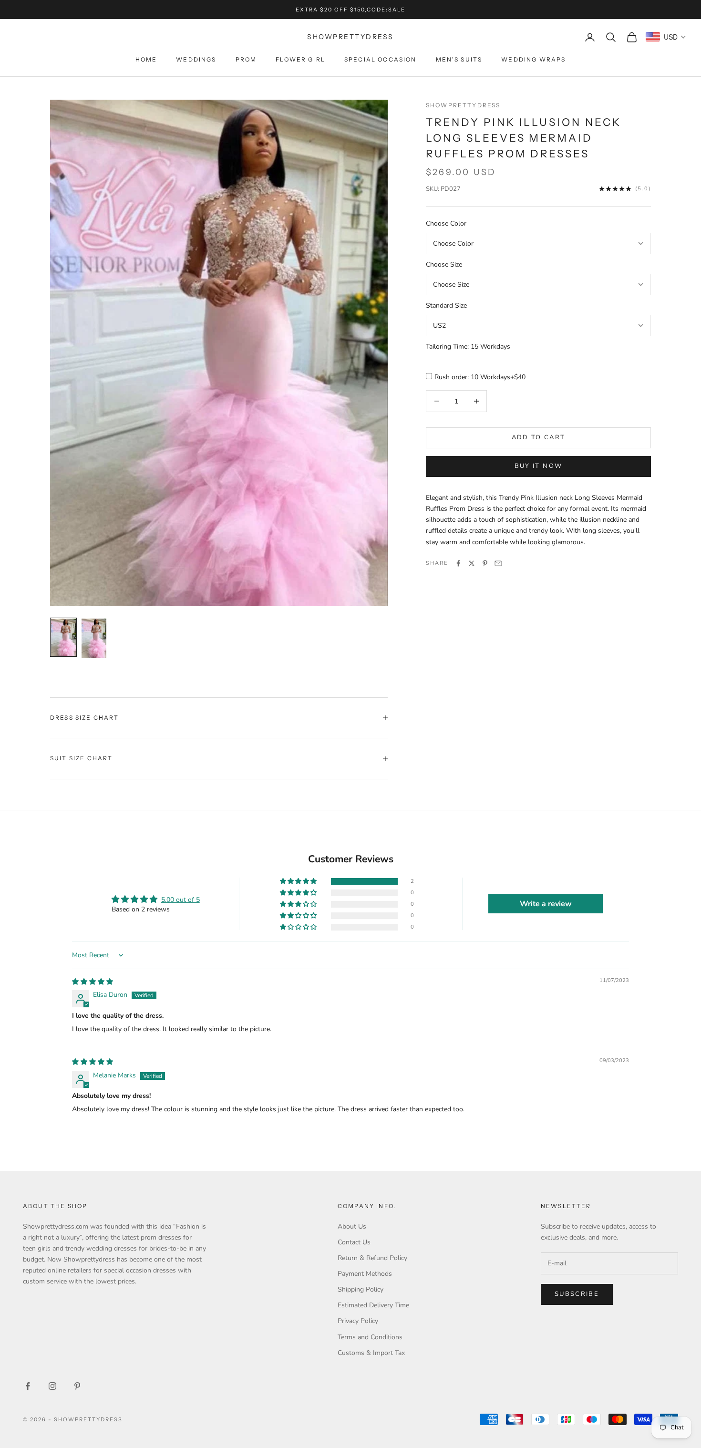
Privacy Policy (358, 1320)
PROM (246, 59)
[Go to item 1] (63, 637)
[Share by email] (498, 563)
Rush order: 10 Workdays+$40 (480, 377)
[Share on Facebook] (458, 563)
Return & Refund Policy (372, 1257)
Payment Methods (365, 1273)
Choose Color (446, 223)
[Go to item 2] (94, 638)
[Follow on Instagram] (52, 1386)
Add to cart (539, 437)
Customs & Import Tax (371, 1352)
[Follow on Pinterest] (77, 1386)
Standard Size (446, 305)
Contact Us (354, 1242)
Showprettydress (463, 105)
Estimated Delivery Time (373, 1305)
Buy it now (538, 466)
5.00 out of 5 (180, 899)
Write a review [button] (546, 904)
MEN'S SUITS (459, 59)
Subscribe (577, 1294)
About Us (352, 1226)
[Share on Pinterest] (485, 563)
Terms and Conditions (370, 1337)
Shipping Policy (360, 1289)
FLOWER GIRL (300, 59)
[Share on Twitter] (471, 563)
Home (146, 59)
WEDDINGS (196, 59)
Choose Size (444, 264)
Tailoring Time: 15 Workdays (468, 346)
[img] (92, 981)
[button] (299, 881)
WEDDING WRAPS (533, 59)
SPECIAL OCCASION (380, 59)
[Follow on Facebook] (27, 1386)
